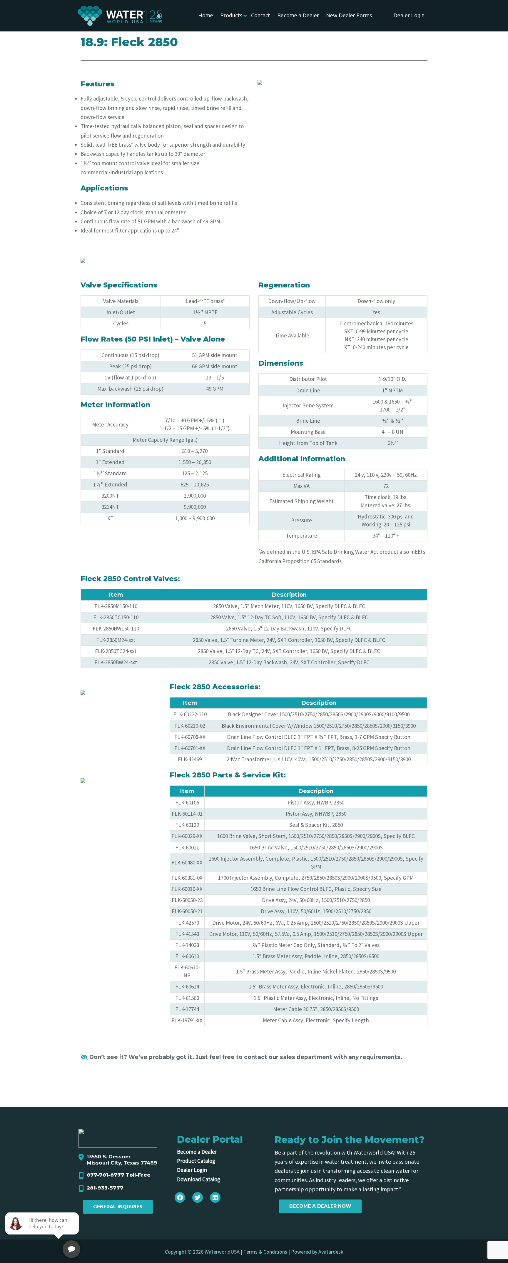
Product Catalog (196, 1160)
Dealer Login (192, 1169)
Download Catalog (198, 1179)
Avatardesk (330, 1251)
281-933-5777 (105, 1188)
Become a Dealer (197, 1151)
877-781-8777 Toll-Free (119, 1175)
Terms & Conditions (265, 1251)
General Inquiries (118, 1207)
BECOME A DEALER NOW (320, 1206)
